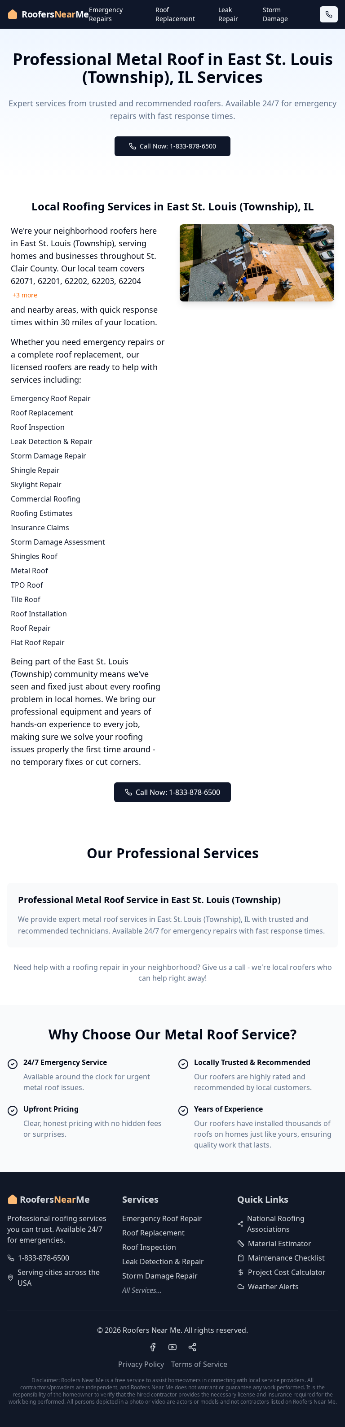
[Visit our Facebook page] (152, 1347)
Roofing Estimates (42, 513)
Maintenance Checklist (286, 1258)
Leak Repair (228, 14)
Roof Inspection (38, 427)
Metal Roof (29, 571)
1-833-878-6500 (43, 1258)
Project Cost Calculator (287, 1272)
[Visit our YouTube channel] (172, 1347)
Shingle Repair (35, 470)
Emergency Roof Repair (51, 398)
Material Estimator (279, 1243)
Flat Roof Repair (38, 642)
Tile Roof (25, 599)
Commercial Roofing (45, 499)
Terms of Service (199, 1364)
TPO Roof (27, 585)
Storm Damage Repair (48, 456)
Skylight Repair (36, 484)
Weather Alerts (273, 1287)
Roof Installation (39, 614)
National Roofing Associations (276, 1223)
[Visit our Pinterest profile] (192, 1347)
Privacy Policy (141, 1364)
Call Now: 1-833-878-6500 (178, 146)
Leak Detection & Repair (52, 441)
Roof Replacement (175, 14)
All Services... (142, 1290)
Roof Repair (31, 628)
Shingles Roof (34, 556)
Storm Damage (275, 14)
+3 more (25, 295)
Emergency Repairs (106, 14)
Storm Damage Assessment (58, 542)
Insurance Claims (40, 527)
